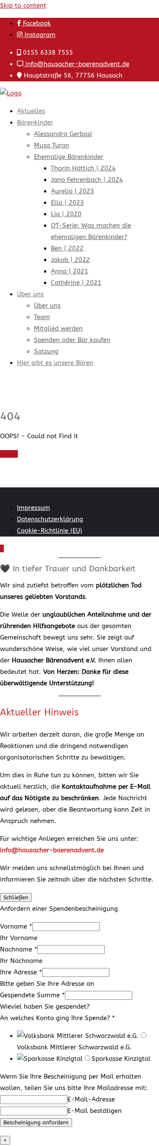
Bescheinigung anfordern (36, 1122)
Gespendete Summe (32, 995)
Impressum (33, 508)
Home (9, 454)
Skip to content (23, 5)
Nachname (18, 949)
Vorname (16, 926)
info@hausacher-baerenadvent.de (76, 64)
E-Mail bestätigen (94, 1111)
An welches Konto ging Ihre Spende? (57, 1018)
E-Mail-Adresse (91, 1099)
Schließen (15, 897)
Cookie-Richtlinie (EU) (49, 530)
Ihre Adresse (21, 972)
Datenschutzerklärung (50, 519)
